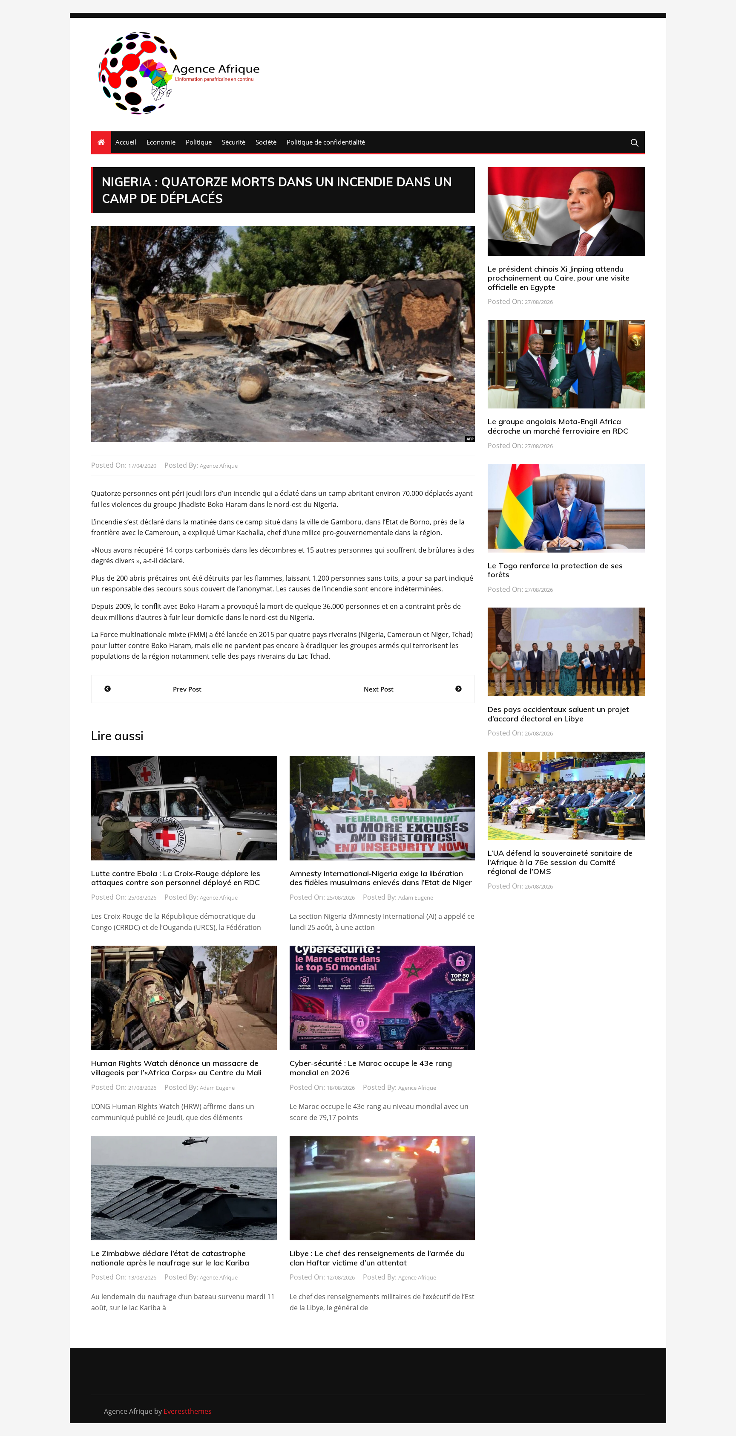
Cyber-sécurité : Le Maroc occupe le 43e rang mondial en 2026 (371, 1067)
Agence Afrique (219, 465)
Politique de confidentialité (326, 142)
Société (266, 142)
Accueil (125, 142)
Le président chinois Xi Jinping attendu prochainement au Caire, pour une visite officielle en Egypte (559, 278)
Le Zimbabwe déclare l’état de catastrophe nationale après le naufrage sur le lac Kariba (170, 1258)
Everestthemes (188, 1411)
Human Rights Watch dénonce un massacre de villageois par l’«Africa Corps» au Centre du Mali (176, 1067)
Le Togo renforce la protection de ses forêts (555, 570)
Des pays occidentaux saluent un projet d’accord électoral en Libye (558, 714)
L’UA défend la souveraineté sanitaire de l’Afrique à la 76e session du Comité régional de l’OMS (560, 862)
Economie (161, 142)
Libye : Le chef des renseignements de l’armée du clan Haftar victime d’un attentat (377, 1258)
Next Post (379, 689)
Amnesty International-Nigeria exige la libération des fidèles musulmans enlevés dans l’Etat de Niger (381, 878)
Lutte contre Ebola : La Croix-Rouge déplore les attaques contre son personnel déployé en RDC (175, 878)
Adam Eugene (415, 897)
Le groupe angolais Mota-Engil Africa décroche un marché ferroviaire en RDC (558, 426)
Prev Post (187, 689)
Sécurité (233, 142)
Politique (199, 142)
